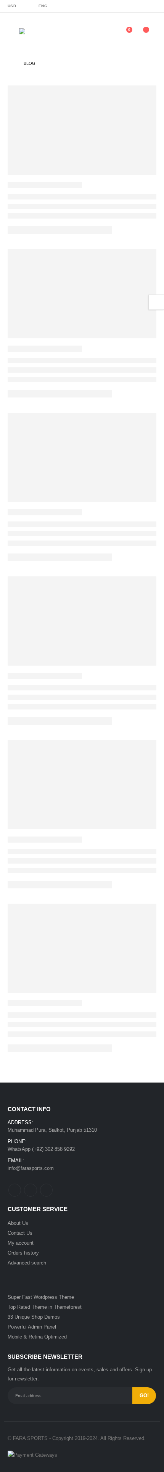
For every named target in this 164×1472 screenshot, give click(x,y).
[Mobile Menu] (13, 33)
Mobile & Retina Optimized (37, 1337)
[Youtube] (138, 6)
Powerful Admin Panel (32, 1327)
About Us (18, 1223)
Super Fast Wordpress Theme (41, 1297)
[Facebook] (100, 6)
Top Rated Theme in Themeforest (45, 1307)
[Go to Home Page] (10, 63)
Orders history (23, 1253)
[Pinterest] (125, 6)
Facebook (14, 1190)
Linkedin (46, 1190)
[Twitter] (112, 6)
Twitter (30, 1190)
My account (21, 1243)
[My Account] (107, 34)
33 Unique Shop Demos (34, 1317)
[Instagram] (150, 6)
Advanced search (27, 1263)
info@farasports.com (31, 1168)
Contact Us (20, 1233)
